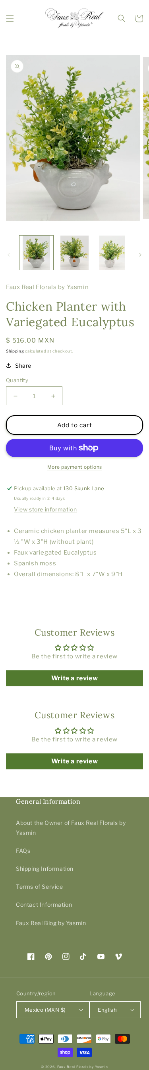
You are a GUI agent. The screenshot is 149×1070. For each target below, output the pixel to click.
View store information (45, 509)
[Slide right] (140, 255)
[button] (10, 18)
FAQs (23, 850)
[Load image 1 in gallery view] (36, 252)
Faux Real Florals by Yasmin (82, 1067)
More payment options (74, 467)
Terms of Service (39, 886)
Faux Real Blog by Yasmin (51, 922)
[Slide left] (8, 255)
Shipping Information (45, 868)
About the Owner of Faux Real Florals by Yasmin (71, 827)
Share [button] (23, 365)
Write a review (74, 678)
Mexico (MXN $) (45, 1010)
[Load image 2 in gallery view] (74, 252)
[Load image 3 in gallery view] (112, 252)
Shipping (15, 351)
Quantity (17, 380)
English (107, 1010)
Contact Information (44, 904)
